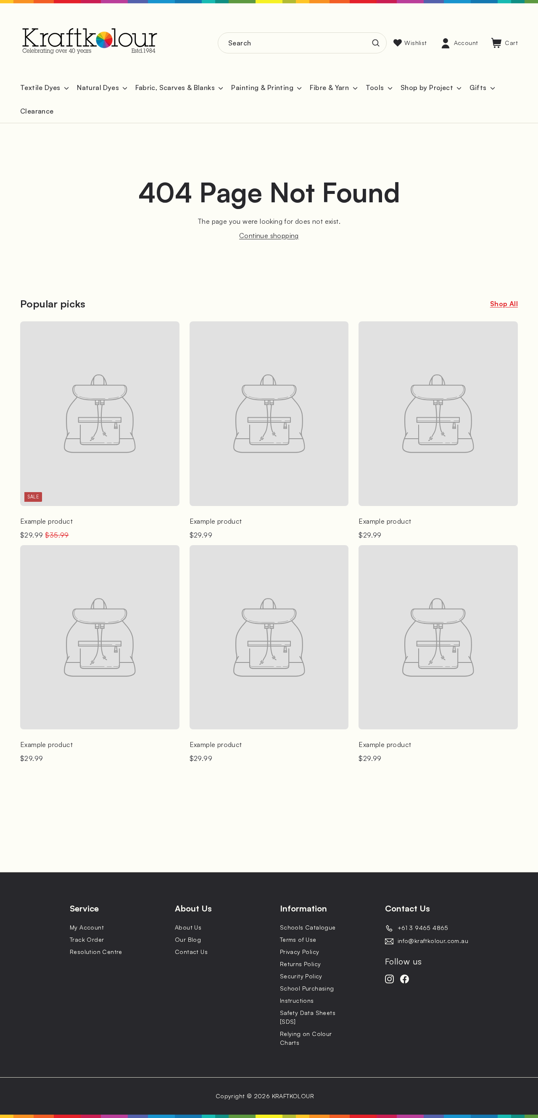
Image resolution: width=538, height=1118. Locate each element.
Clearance (37, 111)
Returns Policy (300, 963)
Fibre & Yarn (330, 87)
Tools (376, 87)
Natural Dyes (99, 87)
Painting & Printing (263, 87)
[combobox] (302, 42)
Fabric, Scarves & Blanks (175, 87)
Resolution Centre (96, 951)
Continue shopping (269, 235)
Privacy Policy (299, 951)
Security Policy (301, 976)
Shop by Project (428, 87)
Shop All (504, 303)
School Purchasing (307, 988)
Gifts (478, 87)
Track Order (87, 939)
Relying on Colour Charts (306, 1038)
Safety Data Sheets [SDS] (307, 1017)
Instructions (297, 1000)
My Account (87, 927)
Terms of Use (298, 939)
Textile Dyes (41, 87)
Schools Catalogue (308, 927)
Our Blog (188, 939)
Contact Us (191, 951)
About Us (188, 927)
